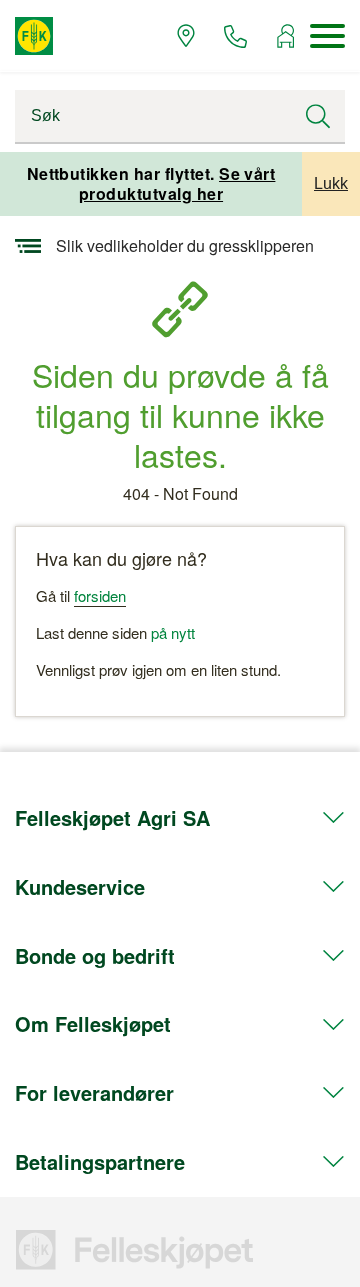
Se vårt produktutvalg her (177, 183)
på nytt (173, 632)
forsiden (100, 595)
